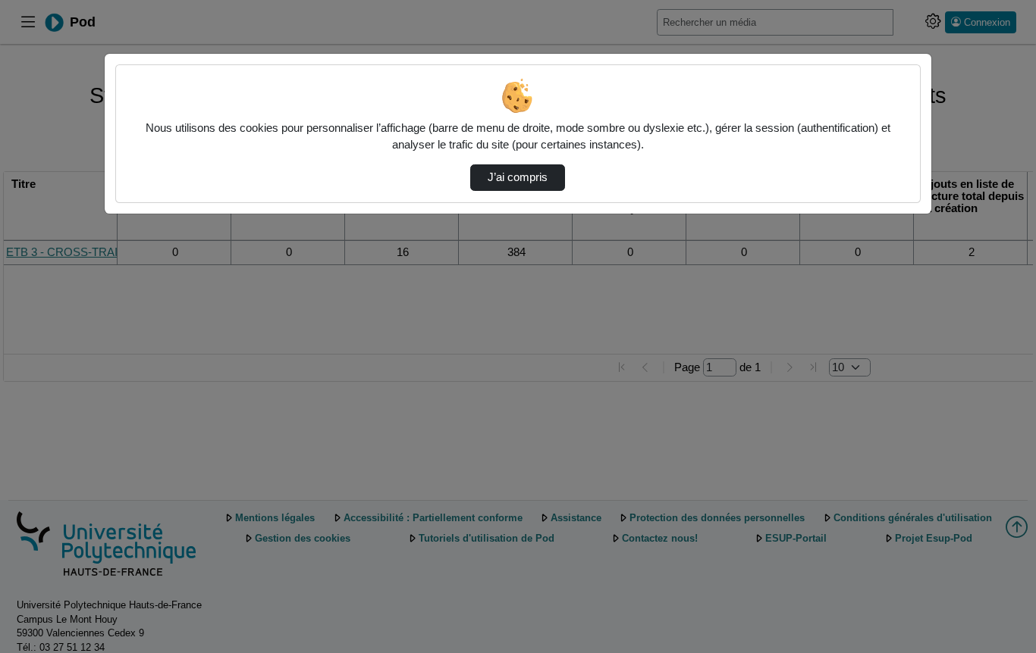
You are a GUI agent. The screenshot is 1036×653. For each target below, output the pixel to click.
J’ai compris (518, 177)
